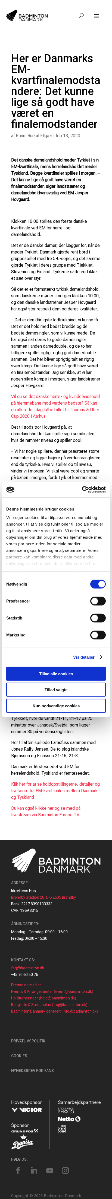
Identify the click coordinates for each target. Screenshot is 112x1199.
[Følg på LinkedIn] (34, 1171)
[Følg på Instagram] (65, 1171)
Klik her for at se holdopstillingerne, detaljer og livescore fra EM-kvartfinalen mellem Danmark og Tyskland (55, 791)
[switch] (98, 600)
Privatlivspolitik (28, 1041)
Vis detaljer (84, 657)
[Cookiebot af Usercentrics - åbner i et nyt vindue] (82, 489)
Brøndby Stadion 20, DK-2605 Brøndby (43, 897)
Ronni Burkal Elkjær (34, 135)
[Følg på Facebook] (18, 1171)
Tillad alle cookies (56, 673)
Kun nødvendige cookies (56, 705)
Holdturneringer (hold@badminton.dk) (43, 998)
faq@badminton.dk (27, 968)
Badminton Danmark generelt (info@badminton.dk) (54, 1011)
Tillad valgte (56, 689)
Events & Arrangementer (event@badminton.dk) (52, 991)
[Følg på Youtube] (49, 1171)
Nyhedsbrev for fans (32, 1070)
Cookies (19, 1056)
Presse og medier (26, 985)
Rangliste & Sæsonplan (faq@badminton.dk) (49, 1004)
